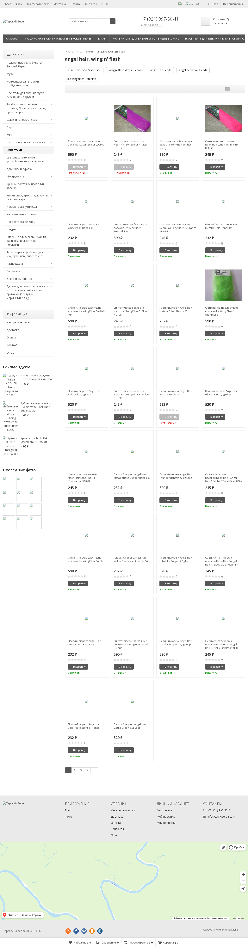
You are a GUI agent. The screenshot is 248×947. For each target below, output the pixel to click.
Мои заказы (164, 810)
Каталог (12, 38)
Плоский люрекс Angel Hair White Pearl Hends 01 (84, 226)
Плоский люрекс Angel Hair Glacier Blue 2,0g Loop (221, 392)
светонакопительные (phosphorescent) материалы (25, 159)
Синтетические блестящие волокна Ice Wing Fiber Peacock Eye (130, 228)
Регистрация (235, 4)
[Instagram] (100, 931)
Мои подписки (166, 823)
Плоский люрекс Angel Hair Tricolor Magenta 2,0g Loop (175, 642)
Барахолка (14, 271)
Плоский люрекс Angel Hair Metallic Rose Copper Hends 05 (132, 476)
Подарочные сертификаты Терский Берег (58, 38)
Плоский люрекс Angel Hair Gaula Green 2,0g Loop (130, 725)
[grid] (227, 89)
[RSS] (68, 931)
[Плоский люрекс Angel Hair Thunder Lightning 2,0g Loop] (177, 451)
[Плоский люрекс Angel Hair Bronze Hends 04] (177, 368)
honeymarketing (229, 929)
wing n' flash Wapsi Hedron (126, 70)
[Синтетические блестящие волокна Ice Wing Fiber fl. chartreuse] (223, 285)
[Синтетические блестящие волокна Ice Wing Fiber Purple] (86, 535)
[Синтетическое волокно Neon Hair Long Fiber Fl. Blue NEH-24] (132, 285)
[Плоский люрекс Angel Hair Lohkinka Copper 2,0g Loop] (177, 535)
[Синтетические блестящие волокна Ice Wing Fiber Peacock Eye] (132, 201)
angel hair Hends (160, 70)
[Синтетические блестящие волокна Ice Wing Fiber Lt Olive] (86, 118)
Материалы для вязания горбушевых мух (146, 38)
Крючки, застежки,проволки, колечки (26, 186)
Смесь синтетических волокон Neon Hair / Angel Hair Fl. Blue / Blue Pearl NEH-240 (222, 561)
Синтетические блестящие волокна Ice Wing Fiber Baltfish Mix (86, 311)
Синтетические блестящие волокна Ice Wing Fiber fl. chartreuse (222, 311)
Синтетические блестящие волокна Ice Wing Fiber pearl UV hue (131, 644)
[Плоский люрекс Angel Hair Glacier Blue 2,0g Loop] (223, 368)
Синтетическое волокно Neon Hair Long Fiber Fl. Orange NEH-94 (177, 228)
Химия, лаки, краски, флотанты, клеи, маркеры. (27, 197)
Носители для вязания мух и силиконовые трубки (25, 95)
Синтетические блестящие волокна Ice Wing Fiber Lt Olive (86, 142)
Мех (9, 135)
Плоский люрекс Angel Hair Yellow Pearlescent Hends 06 (131, 559)
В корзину (171, 167)
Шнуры (11, 229)
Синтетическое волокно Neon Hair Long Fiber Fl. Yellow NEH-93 (131, 394)
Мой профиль (166, 816)
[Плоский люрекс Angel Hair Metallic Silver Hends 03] (177, 285)
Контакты (90, 4)
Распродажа (15, 263)
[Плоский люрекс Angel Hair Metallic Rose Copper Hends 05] (132, 451)
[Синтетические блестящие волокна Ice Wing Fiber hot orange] (177, 118)
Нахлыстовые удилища (22, 206)
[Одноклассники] (92, 931)
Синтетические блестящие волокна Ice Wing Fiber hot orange (176, 144)
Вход (215, 4)
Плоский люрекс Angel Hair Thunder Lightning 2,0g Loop (175, 476)
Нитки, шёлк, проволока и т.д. (26, 142)
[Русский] (189, 4)
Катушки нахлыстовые (21, 214)
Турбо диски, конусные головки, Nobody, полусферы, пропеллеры (26, 108)
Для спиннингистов (19, 279)
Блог (8, 4)
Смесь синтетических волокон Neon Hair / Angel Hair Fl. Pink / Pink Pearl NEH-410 (222, 644)
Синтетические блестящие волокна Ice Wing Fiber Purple (85, 559)
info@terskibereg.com (221, 816)
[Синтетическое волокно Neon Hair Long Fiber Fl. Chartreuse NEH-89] (86, 451)
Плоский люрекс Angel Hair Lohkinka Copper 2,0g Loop (175, 559)
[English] (182, 4)
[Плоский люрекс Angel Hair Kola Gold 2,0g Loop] (86, 368)
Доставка (60, 4)
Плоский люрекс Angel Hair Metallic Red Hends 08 (84, 642)
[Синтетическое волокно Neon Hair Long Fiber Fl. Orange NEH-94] (177, 201)
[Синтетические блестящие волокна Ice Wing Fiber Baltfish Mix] (86, 285)
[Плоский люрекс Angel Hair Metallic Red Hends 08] (86, 618)
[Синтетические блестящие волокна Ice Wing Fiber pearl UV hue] (132, 618)
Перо (10, 127)
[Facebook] (76, 931)
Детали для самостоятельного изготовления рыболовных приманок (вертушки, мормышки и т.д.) (27, 292)
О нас (104, 4)
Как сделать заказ (38, 4)
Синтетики (14, 150)
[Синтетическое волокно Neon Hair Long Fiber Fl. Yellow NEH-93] (132, 368)
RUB (198, 4)
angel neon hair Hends (193, 70)
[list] (233, 89)
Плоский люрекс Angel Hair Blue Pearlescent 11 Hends (84, 725)
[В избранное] (103, 167)
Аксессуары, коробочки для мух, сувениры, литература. (25, 254)
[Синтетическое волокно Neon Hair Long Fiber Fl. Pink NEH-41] (223, 118)
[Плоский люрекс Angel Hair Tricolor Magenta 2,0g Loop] (177, 618)
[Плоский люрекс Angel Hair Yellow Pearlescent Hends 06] (132, 535)
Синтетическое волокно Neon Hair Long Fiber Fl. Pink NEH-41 (221, 144)
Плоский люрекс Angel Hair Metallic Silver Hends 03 (175, 309)
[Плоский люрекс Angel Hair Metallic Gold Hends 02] (223, 201)
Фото (18, 4)
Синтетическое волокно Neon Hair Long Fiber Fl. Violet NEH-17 (131, 144)
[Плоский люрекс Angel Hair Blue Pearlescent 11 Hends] (86, 701)
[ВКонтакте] (84, 931)
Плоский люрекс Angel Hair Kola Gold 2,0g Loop (84, 392)
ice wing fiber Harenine (81, 79)
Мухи (102, 38)
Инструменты (16, 176)
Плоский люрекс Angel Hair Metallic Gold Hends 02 (221, 226)
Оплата (75, 4)
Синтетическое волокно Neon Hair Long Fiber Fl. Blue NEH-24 (130, 311)
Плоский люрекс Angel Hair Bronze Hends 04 (175, 392)
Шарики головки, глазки (22, 119)
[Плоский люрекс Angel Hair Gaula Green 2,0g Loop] (132, 701)
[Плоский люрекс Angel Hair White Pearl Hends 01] (86, 201)
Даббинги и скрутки (20, 169)
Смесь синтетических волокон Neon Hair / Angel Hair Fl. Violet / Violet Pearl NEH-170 (223, 478)
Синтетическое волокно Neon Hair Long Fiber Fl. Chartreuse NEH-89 (83, 478)
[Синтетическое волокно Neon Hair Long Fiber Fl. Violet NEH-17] (132, 118)
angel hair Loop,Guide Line (84, 70)
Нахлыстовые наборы (21, 222)
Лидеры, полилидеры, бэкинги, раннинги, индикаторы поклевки (27, 240)
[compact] (239, 89)
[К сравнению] (97, 167)
